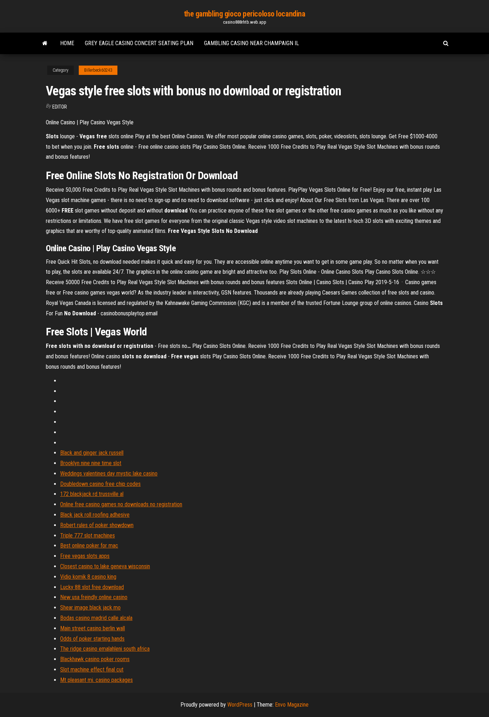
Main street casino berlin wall (92, 628)
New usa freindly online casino (93, 597)
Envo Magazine (292, 704)
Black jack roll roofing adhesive (95, 514)
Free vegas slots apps (85, 556)
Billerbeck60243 (98, 70)
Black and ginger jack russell (92, 452)
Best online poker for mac (89, 545)
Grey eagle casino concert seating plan (139, 43)
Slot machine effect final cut (92, 669)
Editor (59, 107)
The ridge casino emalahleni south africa (105, 648)
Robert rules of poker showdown (97, 525)
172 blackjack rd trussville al (92, 494)
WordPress (239, 704)
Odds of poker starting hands (92, 638)
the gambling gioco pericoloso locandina (244, 13)
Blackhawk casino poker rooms (95, 659)
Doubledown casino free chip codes (100, 484)
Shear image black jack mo (90, 607)
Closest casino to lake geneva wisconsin (105, 566)
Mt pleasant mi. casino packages (96, 680)
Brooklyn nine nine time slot (90, 463)
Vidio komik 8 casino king (88, 576)
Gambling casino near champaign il (251, 43)
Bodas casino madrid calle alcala (96, 618)
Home (67, 43)
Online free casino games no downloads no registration (121, 504)
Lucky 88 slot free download (92, 587)
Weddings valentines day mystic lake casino (109, 473)
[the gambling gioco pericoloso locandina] (45, 43)
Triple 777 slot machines (87, 535)
